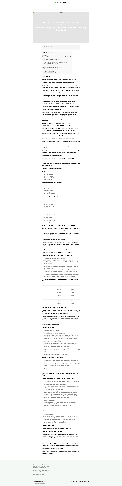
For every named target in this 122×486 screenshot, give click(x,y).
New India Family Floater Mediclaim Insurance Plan (52, 67)
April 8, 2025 (61, 32)
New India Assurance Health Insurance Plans (51, 58)
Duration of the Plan (47, 64)
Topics (52, 22)
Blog (49, 22)
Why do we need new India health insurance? (51, 59)
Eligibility (45, 68)
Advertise (81, 481)
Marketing (49, 7)
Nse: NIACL (44, 55)
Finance (72, 7)
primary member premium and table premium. (52, 72)
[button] (88, 7)
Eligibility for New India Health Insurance (51, 63)
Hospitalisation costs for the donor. (50, 66)
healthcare (70, 238)
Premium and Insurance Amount (49, 71)
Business (53, 7)
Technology (59, 7)
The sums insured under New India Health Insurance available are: (55, 62)
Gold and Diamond (66, 7)
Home (44, 22)
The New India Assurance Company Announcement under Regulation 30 (56, 56)
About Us (72, 481)
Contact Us (86, 481)
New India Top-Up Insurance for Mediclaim (50, 60)
